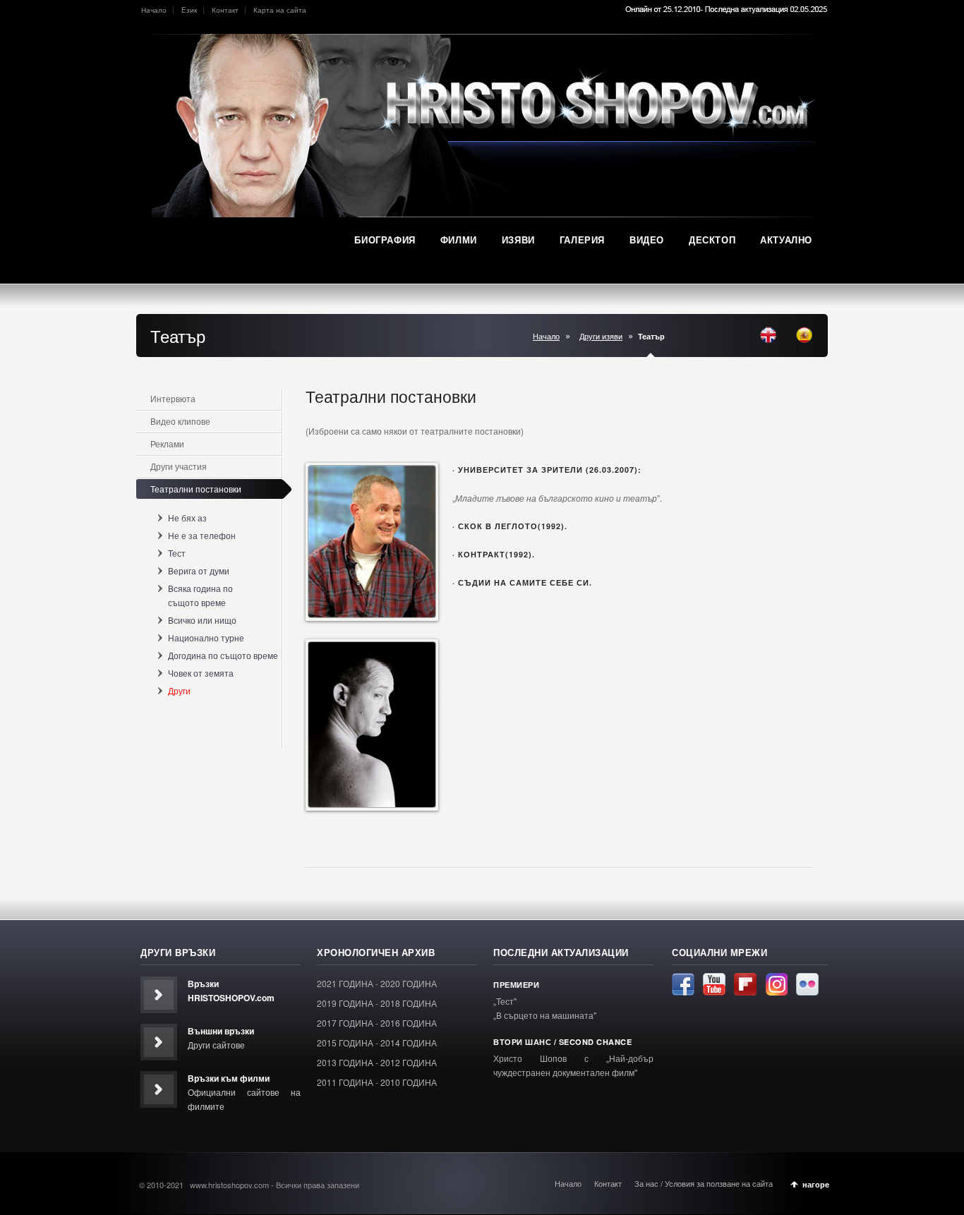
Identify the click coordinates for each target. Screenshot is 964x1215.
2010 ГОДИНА (408, 1082)
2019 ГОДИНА (345, 1003)
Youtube (714, 984)
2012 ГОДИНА (408, 1062)
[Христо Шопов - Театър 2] (372, 725)
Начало (154, 10)
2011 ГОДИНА (345, 1082)
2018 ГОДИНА (408, 1003)
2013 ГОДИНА (345, 1062)
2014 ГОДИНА (408, 1042)
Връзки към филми (229, 1078)
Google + (776, 984)
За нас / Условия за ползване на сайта (703, 1183)
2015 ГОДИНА (345, 1042)
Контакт (225, 10)
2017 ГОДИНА (345, 1023)
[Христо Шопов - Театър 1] (372, 542)
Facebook (683, 984)
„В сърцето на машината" (544, 1015)
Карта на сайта (279, 10)
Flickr (807, 984)
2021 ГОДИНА (345, 983)
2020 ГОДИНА (408, 983)
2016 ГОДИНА (408, 1023)
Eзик (189, 10)
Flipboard (745, 984)
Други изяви (600, 336)
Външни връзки (221, 1030)
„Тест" (505, 1001)
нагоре (815, 1184)
